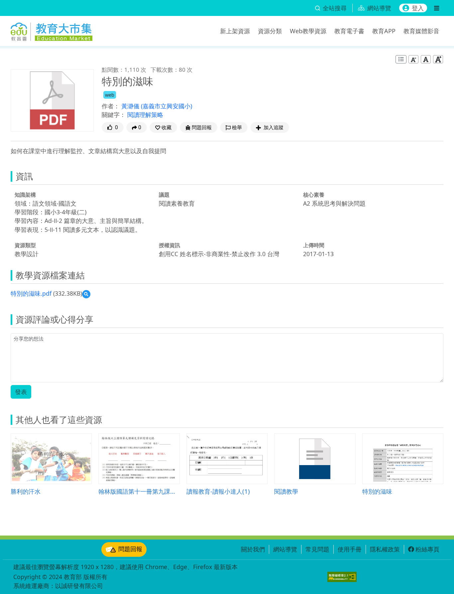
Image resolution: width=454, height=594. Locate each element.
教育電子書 (349, 31)
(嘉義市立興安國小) (166, 106)
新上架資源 (235, 31)
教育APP (384, 31)
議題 (164, 194)
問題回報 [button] (202, 127)
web (109, 95)
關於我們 (253, 549)
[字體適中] (425, 59)
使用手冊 (350, 549)
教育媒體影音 (421, 31)
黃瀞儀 (131, 106)
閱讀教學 (286, 491)
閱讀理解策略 (145, 115)
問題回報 (130, 549)
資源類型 (25, 245)
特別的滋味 (377, 491)
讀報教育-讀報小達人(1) (218, 491)
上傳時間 (313, 245)
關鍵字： (114, 115)
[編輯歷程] (401, 59)
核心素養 (313, 194)
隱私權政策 (385, 549)
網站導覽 (285, 549)
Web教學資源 (308, 31)
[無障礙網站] (342, 577)
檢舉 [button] (237, 127)
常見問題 (317, 549)
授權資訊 (169, 245)
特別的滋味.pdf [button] (31, 293)
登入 (418, 8)
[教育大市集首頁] (51, 30)
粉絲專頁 (427, 549)
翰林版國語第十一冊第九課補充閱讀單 (138, 491)
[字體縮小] (413, 59)
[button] (163, 127)
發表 (21, 392)
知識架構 (25, 194)
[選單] (436, 8)
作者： (111, 106)
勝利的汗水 (26, 491)
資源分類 (270, 31)
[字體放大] (438, 59)
